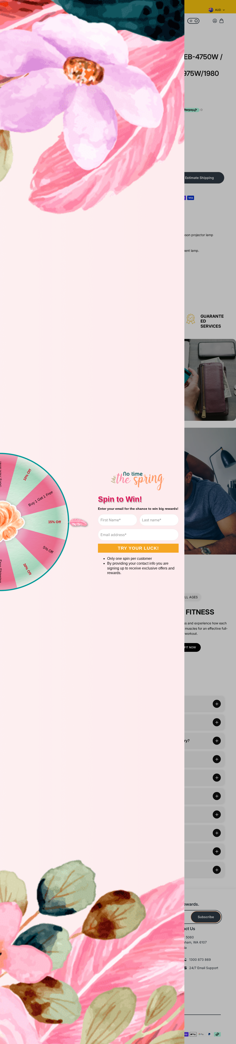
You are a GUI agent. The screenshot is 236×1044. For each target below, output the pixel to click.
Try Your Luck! (138, 548)
